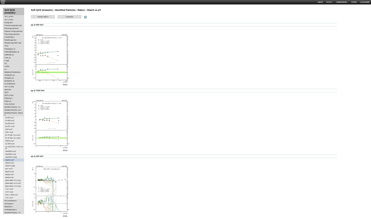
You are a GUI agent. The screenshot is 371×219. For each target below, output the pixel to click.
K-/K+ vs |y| (9, 132)
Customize (69, 17)
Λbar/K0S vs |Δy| (11, 157)
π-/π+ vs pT (9, 189)
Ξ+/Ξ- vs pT (9, 198)
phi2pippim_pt (9, 81)
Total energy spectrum (12, 34)
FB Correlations (9, 201)
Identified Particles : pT (12, 110)
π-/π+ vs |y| (9, 192)
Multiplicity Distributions (12, 72)
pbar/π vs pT (9, 171)
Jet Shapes (8, 204)
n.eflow (6, 66)
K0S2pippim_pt (9, 49)
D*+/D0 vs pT (9, 120)
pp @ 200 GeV (37, 156)
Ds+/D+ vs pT (10, 126)
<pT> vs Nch (8, 17)
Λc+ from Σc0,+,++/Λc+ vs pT (14, 147)
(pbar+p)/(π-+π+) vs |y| (13, 186)
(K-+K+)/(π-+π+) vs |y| (12, 138)
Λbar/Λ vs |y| (9, 163)
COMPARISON (341, 2)
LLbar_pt (7, 57)
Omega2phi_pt (9, 75)
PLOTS (328, 2)
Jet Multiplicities (9, 209)
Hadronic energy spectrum (13, 31)
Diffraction (7, 206)
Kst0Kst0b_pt (9, 55)
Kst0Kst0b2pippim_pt (11, 52)
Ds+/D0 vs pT (10, 123)
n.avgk (6, 60)
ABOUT (320, 2)
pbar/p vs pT (9, 174)
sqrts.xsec (7, 89)
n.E (5, 63)
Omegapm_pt (9, 78)
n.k (5, 69)
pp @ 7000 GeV (38, 90)
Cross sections (9, 104)
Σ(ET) (6, 92)
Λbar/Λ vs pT (9, 160)
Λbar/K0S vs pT (10, 151)
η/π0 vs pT (9, 129)
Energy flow (8, 22)
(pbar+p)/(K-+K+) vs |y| (13, 180)
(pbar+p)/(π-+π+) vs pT (13, 183)
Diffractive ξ (8, 98)
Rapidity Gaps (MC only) (12, 43)
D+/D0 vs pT (9, 117)
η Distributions (9, 37)
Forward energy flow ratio (13, 25)
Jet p (6, 46)
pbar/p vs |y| (9, 177)
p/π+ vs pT (9, 169)
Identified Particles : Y (11, 212)
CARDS (354, 2)
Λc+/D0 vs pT (10, 144)
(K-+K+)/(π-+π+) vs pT (12, 135)
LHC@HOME (364, 2)
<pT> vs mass (9, 86)
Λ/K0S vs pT (9, 141)
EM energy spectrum (11, 28)
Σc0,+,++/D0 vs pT (11, 195)
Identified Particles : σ (11, 107)
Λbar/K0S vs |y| (10, 154)
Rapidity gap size (10, 40)
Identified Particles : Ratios (13, 113)
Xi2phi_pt (7, 101)
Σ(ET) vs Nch (9, 95)
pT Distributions (9, 84)
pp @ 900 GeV (37, 25)
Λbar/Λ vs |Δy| (10, 166)
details (65, 84)
